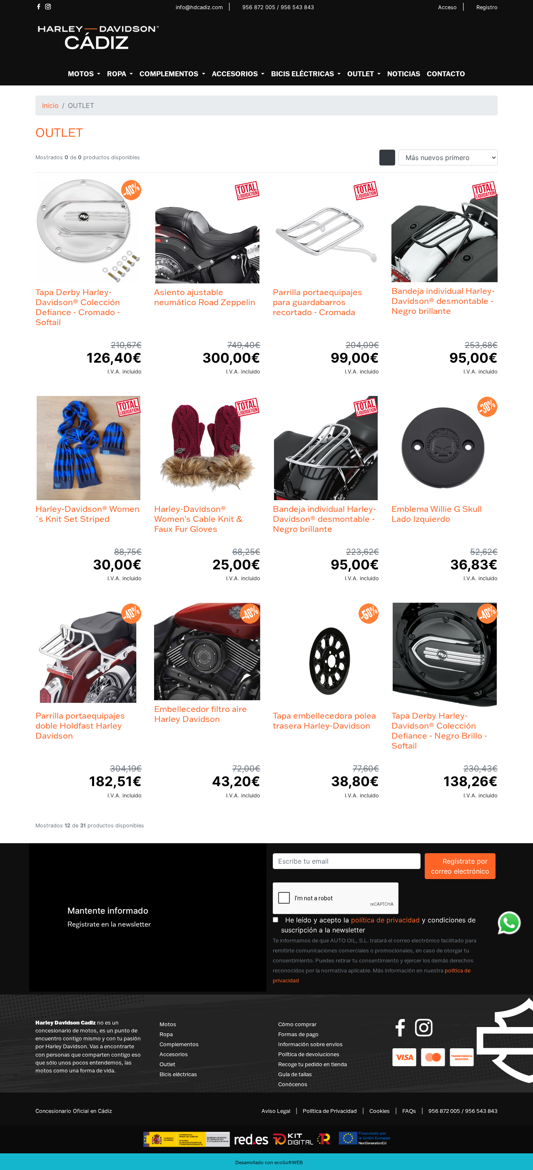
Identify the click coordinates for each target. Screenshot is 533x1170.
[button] (84, 73)
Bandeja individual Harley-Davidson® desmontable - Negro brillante (443, 300)
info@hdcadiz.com (199, 7)
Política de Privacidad (330, 1110)
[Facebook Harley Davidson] (38, 7)
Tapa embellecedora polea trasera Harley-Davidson (324, 720)
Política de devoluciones (308, 1054)
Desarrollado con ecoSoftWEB (268, 1162)
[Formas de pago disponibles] (433, 1056)
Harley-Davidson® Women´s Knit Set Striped (87, 513)
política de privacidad (385, 920)
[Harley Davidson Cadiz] (97, 37)
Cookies (379, 1110)
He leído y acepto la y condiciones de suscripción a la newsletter (389, 924)
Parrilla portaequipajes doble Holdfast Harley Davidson (80, 725)
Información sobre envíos (310, 1044)
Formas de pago (298, 1034)
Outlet (167, 1064)
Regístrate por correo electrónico (463, 866)
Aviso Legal (276, 1110)
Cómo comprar (297, 1024)
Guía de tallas (295, 1074)
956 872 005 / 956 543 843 (278, 7)
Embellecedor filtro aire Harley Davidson (200, 713)
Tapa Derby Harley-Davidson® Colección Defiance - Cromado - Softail (77, 306)
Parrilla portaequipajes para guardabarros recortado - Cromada (317, 301)
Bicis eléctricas (178, 1074)
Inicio (50, 105)
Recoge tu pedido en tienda (312, 1064)
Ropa (166, 1034)
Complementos (179, 1044)
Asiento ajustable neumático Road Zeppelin (204, 296)
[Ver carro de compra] (494, 38)
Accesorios (173, 1054)
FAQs (409, 1110)
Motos (167, 1024)
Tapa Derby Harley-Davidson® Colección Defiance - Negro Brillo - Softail (439, 730)
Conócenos (292, 1084)
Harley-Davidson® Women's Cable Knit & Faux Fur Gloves (198, 518)
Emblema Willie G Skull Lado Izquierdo (436, 513)
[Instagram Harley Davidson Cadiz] (48, 7)
